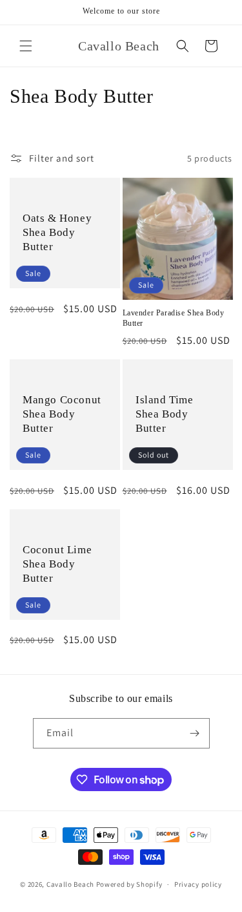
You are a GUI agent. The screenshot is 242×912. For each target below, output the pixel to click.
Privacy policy (198, 884)
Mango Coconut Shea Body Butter (62, 414)
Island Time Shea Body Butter (165, 414)
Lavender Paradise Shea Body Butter (174, 318)
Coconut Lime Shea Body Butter (57, 564)
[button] (26, 46)
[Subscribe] (195, 733)
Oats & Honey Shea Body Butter (57, 232)
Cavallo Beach (70, 884)
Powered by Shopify (129, 884)
